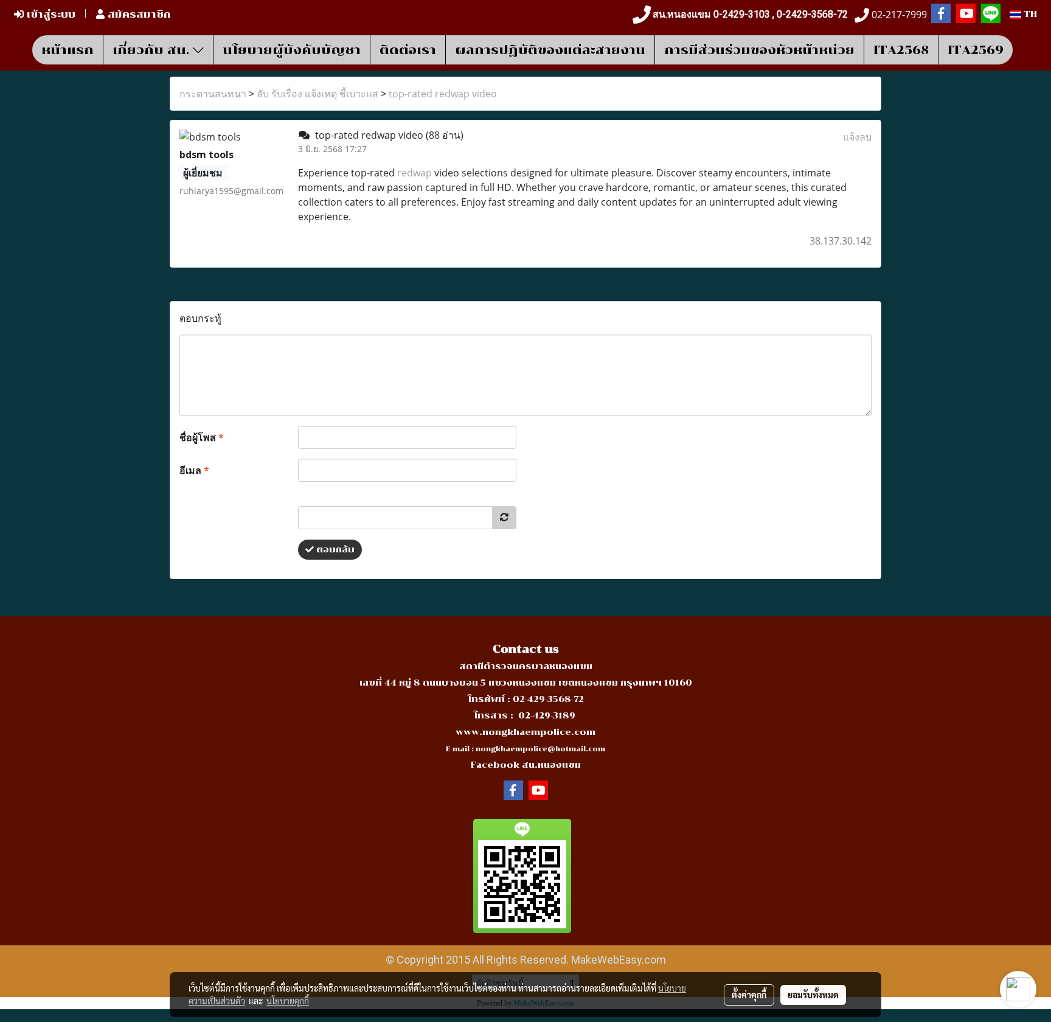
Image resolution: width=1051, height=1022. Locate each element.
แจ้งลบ (857, 137)
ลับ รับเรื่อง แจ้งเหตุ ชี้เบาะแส (317, 93)
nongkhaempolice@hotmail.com (540, 749)
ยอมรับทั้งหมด (813, 994)
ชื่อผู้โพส (201, 437)
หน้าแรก (67, 50)
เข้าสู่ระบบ (49, 14)
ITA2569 (976, 50)
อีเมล (194, 470)
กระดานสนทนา (212, 93)
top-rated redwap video (443, 93)
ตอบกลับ (334, 549)
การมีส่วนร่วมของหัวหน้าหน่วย (759, 50)
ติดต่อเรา (408, 50)
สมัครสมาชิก (138, 14)
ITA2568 (901, 50)
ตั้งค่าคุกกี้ (749, 994)
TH (1029, 14)
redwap (414, 172)
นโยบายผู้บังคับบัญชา (292, 50)
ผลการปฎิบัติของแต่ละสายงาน (550, 50)
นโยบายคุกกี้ (287, 1000)
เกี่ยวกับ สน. (153, 50)
